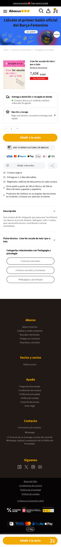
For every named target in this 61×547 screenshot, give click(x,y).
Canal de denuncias (29, 402)
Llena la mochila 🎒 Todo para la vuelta (30, 3)
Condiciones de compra (29, 390)
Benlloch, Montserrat (38, 67)
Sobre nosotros (29, 327)
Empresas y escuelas (30, 342)
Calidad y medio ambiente (29, 331)
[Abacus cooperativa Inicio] (20, 12)
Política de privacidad (29, 394)
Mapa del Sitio (30, 481)
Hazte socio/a (29, 364)
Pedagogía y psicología (44, 50)
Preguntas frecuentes (29, 386)
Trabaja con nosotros (30, 338)
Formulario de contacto (29, 427)
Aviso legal (30, 406)
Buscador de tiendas (30, 334)
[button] (48, 11)
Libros (6, 50)
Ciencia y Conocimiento (22, 50)
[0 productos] (55, 12)
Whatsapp (30, 432)
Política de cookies (30, 398)
